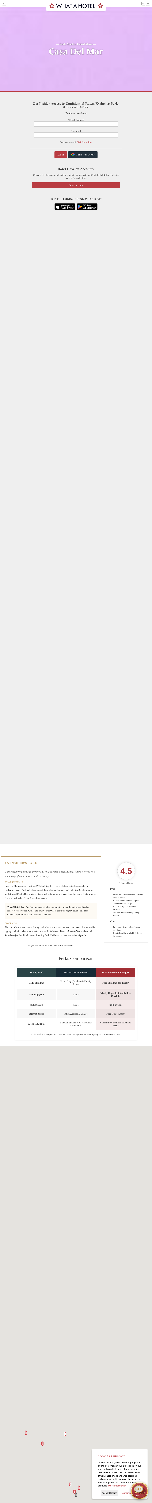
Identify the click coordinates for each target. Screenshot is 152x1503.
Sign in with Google (85, 154)
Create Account (76, 185)
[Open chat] (139, 1490)
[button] (76, 1494)
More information (117, 1485)
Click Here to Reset (84, 142)
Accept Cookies (109, 1493)
